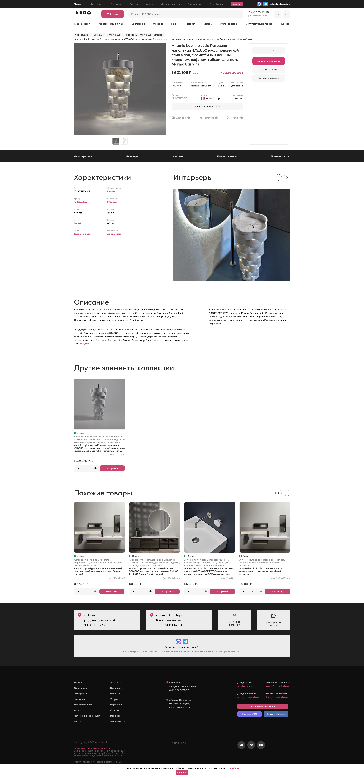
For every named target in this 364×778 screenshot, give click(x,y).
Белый (77, 223)
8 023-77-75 (258, 12)
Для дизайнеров (170, 4)
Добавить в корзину (268, 60)
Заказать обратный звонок (263, 706)
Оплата (133, 4)
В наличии (116, 688)
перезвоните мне (258, 16)
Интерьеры (132, 156)
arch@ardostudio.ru (248, 697)
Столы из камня (228, 23)
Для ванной (114, 233)
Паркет (191, 23)
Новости (78, 682)
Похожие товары (280, 156)
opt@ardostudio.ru (247, 686)
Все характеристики (205, 106)
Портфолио (216, 4)
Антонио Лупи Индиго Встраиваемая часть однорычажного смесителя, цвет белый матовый (262, 562)
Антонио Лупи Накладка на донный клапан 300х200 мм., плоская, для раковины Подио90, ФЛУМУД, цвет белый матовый (154, 562)
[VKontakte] (241, 754)
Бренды (285, 23)
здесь (86, 343)
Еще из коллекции (227, 156)
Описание (177, 156)
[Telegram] (251, 754)
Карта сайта (179, 742)
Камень (207, 23)
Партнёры (116, 704)
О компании (81, 688)
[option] (120, 89)
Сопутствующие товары (259, 23)
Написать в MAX (249, 714)
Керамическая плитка (111, 23)
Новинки (115, 693)
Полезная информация (87, 716)
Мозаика (158, 23)
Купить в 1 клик (268, 69)
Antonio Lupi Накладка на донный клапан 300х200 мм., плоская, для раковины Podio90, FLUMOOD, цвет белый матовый (154, 571)
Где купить (97, 4)
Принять (182, 772)
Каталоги (79, 721)
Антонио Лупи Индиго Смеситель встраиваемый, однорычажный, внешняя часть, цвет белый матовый (99, 562)
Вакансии (115, 716)
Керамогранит (82, 23)
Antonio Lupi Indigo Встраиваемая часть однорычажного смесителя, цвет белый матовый (260, 571)
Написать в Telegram (276, 714)
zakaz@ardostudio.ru (280, 4)
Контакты (79, 699)
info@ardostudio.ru (277, 697)
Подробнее (232, 768)
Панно (175, 23)
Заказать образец (269, 77)
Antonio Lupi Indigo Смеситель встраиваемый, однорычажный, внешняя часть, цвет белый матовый (98, 571)
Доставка (116, 4)
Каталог (114, 14)
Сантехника (138, 23)
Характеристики (83, 156)
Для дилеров (195, 4)
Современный (82, 233)
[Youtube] (261, 754)
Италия (111, 191)
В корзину (112, 468)
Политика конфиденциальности (92, 748)
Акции (236, 4)
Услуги (149, 4)
